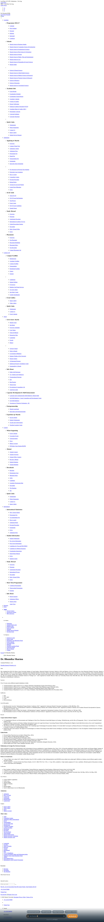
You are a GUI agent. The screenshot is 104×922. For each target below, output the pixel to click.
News (11, 441)
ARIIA (5, 857)
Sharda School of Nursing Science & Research (21, 78)
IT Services (12, 284)
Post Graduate (13, 28)
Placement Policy (14, 245)
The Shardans (13, 488)
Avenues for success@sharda (17, 184)
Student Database (14, 462)
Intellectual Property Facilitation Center (19, 363)
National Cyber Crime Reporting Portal (13, 855)
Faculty (11, 340)
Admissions (6, 137)
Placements (6, 829)
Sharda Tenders (13, 358)
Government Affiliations (15, 353)
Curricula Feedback (14, 114)
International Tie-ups (15, 572)
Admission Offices (14, 599)
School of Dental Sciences (16, 70)
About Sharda (7, 833)
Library (11, 271)
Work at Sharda (13, 351)
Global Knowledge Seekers (16, 224)
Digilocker (9, 623)
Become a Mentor (14, 459)
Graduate (12, 26)
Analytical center (14, 389)
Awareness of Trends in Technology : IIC (20, 403)
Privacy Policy (22, 897)
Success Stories (13, 417)
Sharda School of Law (15, 59)
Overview (12, 143)
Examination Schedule (15, 94)
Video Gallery (13, 303)
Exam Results (13, 91)
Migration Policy (14, 475)
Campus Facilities (14, 263)
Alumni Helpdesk (14, 464)
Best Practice (13, 382)
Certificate (12, 38)
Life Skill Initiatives (14, 400)
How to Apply (13, 174)
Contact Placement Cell (15, 250)
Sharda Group (13, 322)
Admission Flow (14, 151)
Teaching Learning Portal (13, 646)
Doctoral (12, 31)
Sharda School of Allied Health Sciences (19, 73)
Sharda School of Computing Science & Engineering (22, 47)
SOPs (11, 478)
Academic (6, 20)
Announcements (14, 438)
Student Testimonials (15, 420)
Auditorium (12, 279)
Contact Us (12, 130)
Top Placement (13, 240)
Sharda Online (13, 64)
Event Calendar (13, 314)
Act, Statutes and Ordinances (17, 374)
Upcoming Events (14, 436)
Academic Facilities (14, 261)
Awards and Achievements (16, 422)
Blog (5, 851)
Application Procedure (15, 219)
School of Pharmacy (14, 80)
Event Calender (10, 642)
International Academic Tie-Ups (17, 221)
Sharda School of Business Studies (18, 44)
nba (10, 490)
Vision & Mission (14, 332)
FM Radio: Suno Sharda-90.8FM (18, 446)
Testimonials (13, 125)
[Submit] (15, 884)
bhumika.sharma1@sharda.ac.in (8, 665)
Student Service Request (15, 135)
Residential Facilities (15, 268)
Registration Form (14, 473)
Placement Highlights (15, 242)
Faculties (6, 844)
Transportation (13, 266)
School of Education (15, 83)
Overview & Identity (15, 327)
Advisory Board (14, 348)
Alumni (5, 849)
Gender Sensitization (15, 294)
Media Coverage (14, 443)
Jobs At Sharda (10, 648)
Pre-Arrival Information (15, 541)
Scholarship (12, 161)
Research (6, 605)
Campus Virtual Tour (15, 146)
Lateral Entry (7, 800)
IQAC (5, 607)
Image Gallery (13, 132)
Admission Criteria (14, 148)
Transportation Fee (14, 158)
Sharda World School (9, 834)
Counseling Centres (14, 177)
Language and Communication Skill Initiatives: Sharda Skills (24, 395)
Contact (8, 650)
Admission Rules (14, 522)
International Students (11, 612)
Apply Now (13, 604)
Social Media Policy (8, 858)
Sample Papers (13, 208)
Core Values (13, 330)
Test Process (13, 200)
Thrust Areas (13, 384)
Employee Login (11, 637)
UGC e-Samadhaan (8, 853)
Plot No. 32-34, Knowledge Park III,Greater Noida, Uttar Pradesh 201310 (18, 886)
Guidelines (12, 480)
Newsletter (12, 226)
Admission (6, 794)
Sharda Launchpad (14, 409)
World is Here (13, 601)
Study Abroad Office (15, 229)
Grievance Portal (11, 647)
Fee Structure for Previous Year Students (19, 169)
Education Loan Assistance (16, 172)
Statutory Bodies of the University (18, 356)
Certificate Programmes (15, 585)
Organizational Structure (15, 377)
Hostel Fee (12, 156)
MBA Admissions (10, 613)
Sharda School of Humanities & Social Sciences (21, 62)
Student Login (10, 626)
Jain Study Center (14, 292)
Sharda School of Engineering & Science (19, 49)
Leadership (12, 337)
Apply (5, 609)
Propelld (8, 14)
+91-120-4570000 (5, 889)
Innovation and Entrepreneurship (18, 411)
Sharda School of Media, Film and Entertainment (21, 57)
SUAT (5, 821)
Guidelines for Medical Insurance (18, 548)
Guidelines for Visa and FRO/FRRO (18, 546)
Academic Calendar (14, 99)
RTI (11, 379)
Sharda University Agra (9, 837)
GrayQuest (3, 14)
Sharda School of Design (16, 54)
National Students (10, 610)
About (5, 316)
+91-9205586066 (8, 911)
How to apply (13, 520)
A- (4, 9)
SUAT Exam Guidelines (15, 205)
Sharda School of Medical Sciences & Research (21, 75)
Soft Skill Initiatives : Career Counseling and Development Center (25, 398)
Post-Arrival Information (16, 543)
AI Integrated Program (15, 361)
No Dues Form (10, 631)
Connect (6, 427)
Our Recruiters (13, 247)
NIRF (5, 816)
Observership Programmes (16, 588)
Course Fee (6, 796)
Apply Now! (4, 5)
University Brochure (15, 116)
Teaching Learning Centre (16, 425)
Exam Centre (13, 203)
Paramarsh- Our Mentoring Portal (15, 640)
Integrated (12, 36)
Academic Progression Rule (16, 483)
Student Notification (14, 538)
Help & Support (13, 596)
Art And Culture (14, 289)
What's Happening (14, 127)
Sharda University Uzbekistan (11, 836)
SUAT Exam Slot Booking (16, 198)
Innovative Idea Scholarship (16, 163)
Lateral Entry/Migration (15, 187)
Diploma (12, 33)
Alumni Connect (14, 452)
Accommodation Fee (15, 517)
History (11, 342)
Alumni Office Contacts (15, 457)
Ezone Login (10, 639)
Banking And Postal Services (17, 287)
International (7, 506)
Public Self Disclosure (15, 372)
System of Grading (14, 101)
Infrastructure (13, 258)
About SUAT (13, 195)
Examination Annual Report (16, 96)
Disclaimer (16, 897)
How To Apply (7, 795)
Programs (12, 216)
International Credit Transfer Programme (13, 860)
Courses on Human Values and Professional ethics (16, 854)
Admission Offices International (11, 819)
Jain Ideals (12, 325)
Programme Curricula (15, 111)
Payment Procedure (14, 179)
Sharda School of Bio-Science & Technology (20, 52)
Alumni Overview (14, 454)
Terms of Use (29, 897)
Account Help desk (8, 823)
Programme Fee (13, 153)
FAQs (11, 189)
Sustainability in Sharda (15, 366)
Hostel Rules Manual (15, 553)
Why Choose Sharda (15, 512)
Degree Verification (14, 104)
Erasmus (12, 590)
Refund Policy (13, 182)
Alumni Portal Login (12, 625)
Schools (12, 273)
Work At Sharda (7, 846)
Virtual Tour (3, 892)
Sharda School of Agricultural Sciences (19, 85)
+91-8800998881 (8, 917)
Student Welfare (13, 282)
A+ (4, 8)
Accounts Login (10, 643)
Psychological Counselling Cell (17, 387)
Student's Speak (13, 558)
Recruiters (6, 830)
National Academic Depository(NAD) (19, 106)
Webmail (9, 629)
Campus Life (7, 252)
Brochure (12, 470)
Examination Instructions (16, 551)
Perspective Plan (14, 335)
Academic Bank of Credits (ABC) (18, 109)
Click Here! (3, 2)
